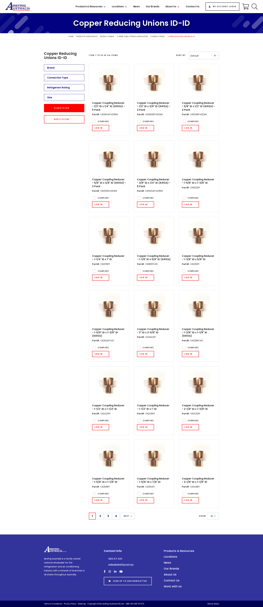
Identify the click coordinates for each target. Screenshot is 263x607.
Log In (99, 128)
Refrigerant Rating (58, 87)
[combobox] (204, 55)
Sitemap (82, 603)
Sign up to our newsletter (130, 581)
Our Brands (152, 6)
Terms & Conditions (53, 603)
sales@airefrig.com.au (120, 564)
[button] (255, 7)
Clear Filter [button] (61, 108)
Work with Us (173, 586)
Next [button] (126, 516)
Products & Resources (89, 6)
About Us (170, 6)
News (136, 6)
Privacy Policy (70, 603)
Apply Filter (61, 119)
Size (49, 97)
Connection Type (57, 77)
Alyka (216, 603)
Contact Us (192, 6)
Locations (118, 6)
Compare (103, 121)
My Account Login (224, 6)
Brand (50, 67)
